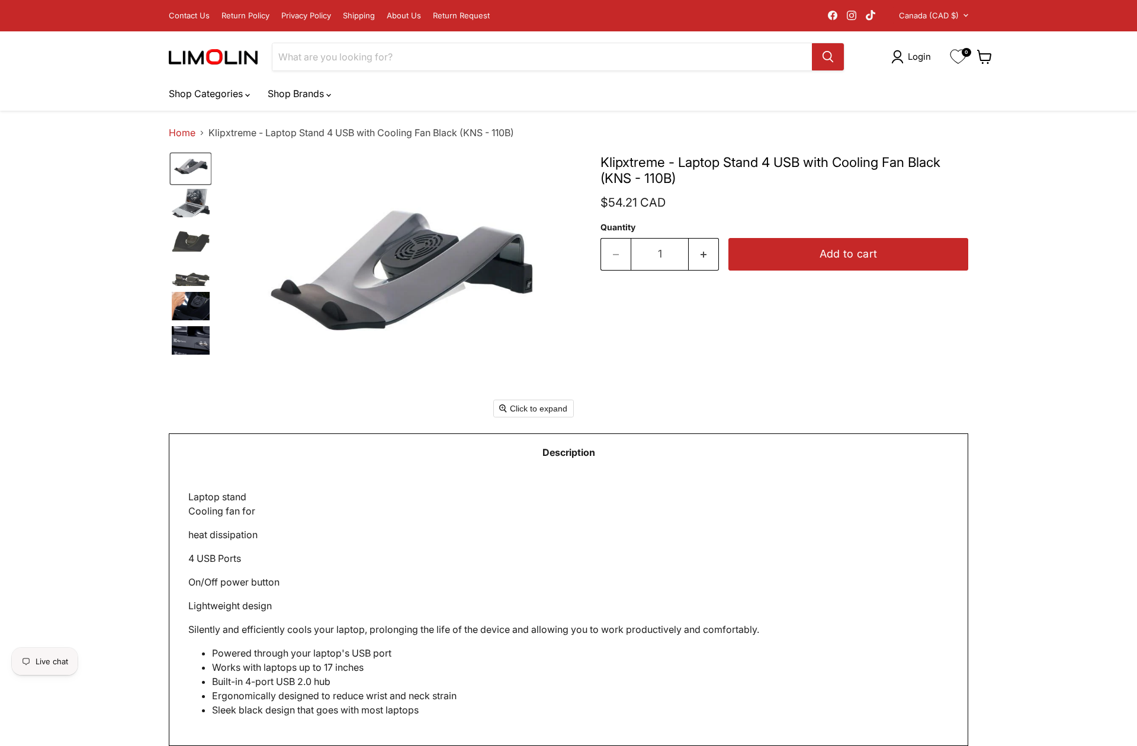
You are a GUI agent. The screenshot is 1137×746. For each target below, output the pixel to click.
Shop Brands (297, 93)
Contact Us (189, 15)
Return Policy (245, 15)
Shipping (359, 15)
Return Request (461, 15)
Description (568, 452)
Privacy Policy (306, 15)
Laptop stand (473, 603)
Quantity (617, 227)
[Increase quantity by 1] (704, 254)
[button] (913, 57)
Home (182, 132)
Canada (929, 15)
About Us (404, 15)
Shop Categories (207, 93)
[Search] (828, 56)
